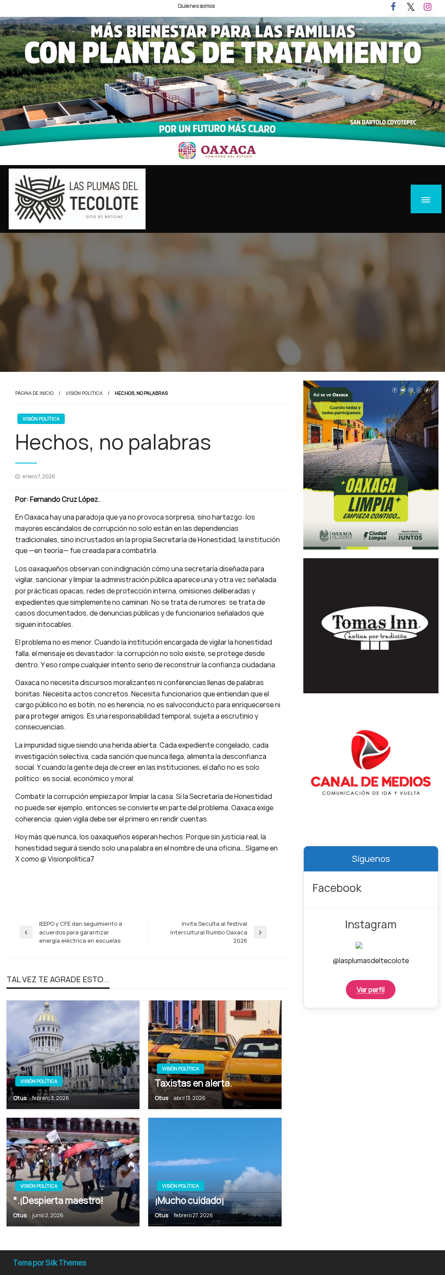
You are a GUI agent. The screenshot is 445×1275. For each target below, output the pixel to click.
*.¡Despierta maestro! (58, 1200)
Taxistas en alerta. (193, 1083)
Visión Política (84, 393)
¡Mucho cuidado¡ (189, 1200)
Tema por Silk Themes (49, 1263)
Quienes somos (196, 6)
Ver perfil (371, 989)
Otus (20, 1098)
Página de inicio (34, 393)
